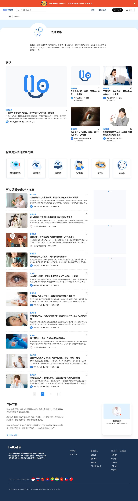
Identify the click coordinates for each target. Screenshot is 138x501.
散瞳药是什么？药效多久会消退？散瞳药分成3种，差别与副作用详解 (58, 317)
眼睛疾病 (33, 214)
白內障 (32, 273)
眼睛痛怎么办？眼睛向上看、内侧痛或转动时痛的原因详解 (55, 378)
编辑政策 (94, 462)
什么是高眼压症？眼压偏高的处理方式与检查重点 (51, 217)
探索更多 (73, 451)
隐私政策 (94, 459)
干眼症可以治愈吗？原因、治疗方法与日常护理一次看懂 (30, 113)
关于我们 (114, 455)
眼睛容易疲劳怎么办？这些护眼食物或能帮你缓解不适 (117, 133)
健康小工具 (73, 454)
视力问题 (33, 194)
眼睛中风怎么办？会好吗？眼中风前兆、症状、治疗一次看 (55, 358)
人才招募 (114, 462)
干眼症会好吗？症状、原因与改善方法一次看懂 (85, 92)
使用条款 (94, 455)
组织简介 (114, 459)
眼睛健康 (17, 16)
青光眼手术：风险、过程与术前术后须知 (47, 338)
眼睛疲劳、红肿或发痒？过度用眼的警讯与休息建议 (52, 237)
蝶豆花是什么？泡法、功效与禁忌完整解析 (48, 256)
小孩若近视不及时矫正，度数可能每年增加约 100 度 (52, 296)
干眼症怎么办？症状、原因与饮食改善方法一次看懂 (117, 92)
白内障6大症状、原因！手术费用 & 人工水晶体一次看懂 (54, 276)
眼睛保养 (33, 234)
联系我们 (114, 470)
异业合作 (114, 466)
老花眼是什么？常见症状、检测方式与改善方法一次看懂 (54, 197)
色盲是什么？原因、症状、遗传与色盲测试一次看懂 (85, 133)
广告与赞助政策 (96, 466)
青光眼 (32, 335)
